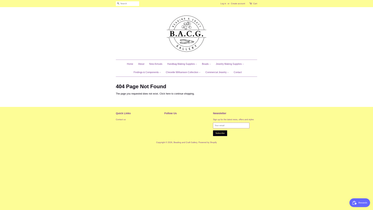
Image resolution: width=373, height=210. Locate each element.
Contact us (121, 119)
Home (130, 64)
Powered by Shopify (207, 142)
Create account (238, 3)
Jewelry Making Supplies (229, 64)
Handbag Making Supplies (181, 64)
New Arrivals (155, 64)
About (141, 64)
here (168, 93)
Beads (205, 64)
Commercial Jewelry (216, 72)
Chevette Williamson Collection (182, 72)
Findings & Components (146, 72)
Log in (223, 3)
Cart (255, 3)
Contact (238, 72)
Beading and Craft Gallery (185, 142)
